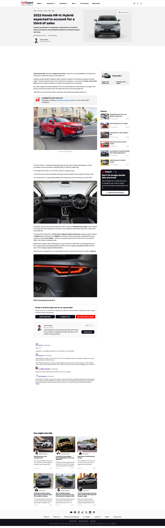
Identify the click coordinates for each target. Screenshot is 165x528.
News (39, 3)
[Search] (138, 3)
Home (35, 10)
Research (50, 3)
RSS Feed (92, 521)
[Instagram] (79, 512)
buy (74, 100)
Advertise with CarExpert (71, 517)
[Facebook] (75, 512)
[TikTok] (82, 512)
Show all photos (124, 12)
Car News (40, 10)
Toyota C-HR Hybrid (77, 246)
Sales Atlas (96, 3)
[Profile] (141, 3)
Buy (73, 3)
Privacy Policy (73, 521)
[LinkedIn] (90, 512)
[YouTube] (71, 512)
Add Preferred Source (116, 192)
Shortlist (63, 3)
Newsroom (56, 517)
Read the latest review (121, 82)
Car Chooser (84, 3)
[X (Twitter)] (86, 512)
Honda (45, 10)
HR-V (49, 10)
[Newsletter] (134, 3)
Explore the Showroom (105, 82)
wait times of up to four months (67, 165)
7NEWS (107, 517)
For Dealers (86, 517)
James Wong (44, 39)
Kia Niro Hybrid (47, 248)
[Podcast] (94, 512)
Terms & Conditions (83, 521)
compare (67, 100)
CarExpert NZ (117, 517)
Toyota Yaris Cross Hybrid (45, 246)
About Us (46, 517)
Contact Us (97, 517)
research (60, 100)
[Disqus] (65, 363)
